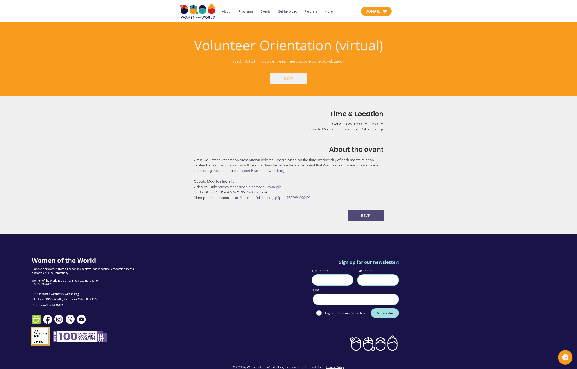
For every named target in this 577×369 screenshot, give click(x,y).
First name (320, 270)
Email (317, 290)
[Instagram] (58, 319)
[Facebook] (47, 319)
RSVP (288, 78)
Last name (365, 270)
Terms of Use (313, 367)
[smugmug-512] (36, 319)
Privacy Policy (335, 367)
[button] (227, 11)
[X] (70, 319)
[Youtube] (81, 319)
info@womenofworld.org (60, 294)
